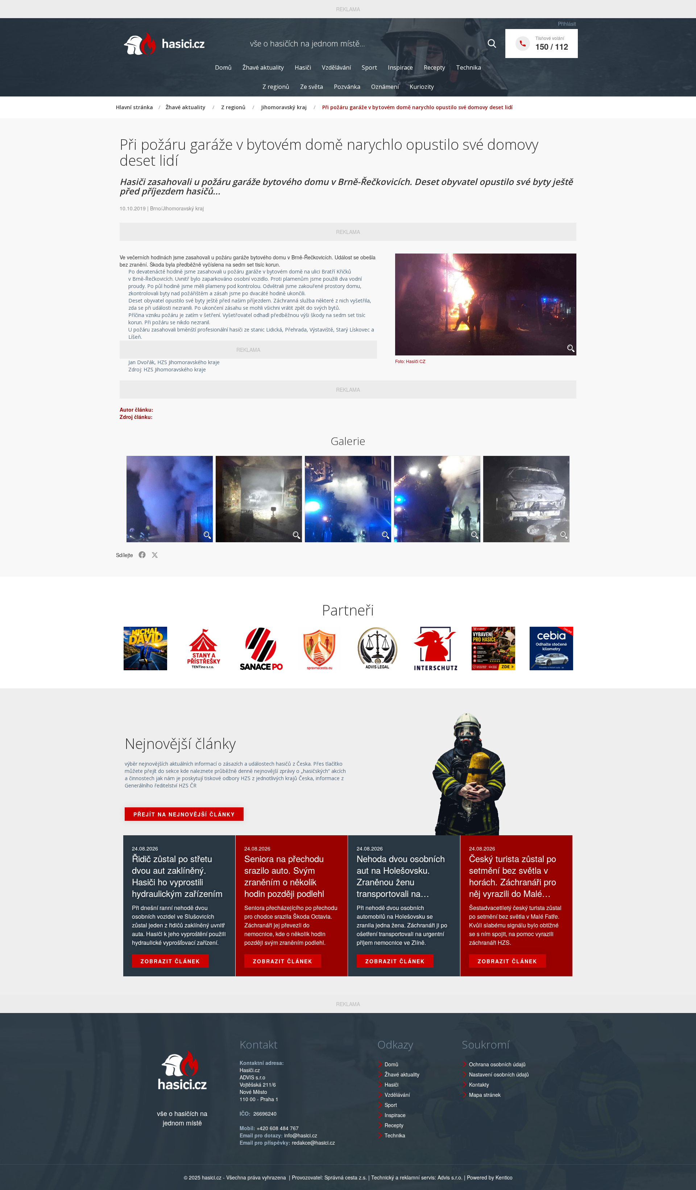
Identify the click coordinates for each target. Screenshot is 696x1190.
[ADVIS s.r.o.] (340, 648)
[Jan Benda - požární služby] (456, 648)
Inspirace (400, 67)
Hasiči (303, 67)
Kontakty (479, 1084)
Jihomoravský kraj (284, 107)
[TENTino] (166, 648)
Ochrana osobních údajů (497, 1064)
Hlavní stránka (134, 107)
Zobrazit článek (170, 961)
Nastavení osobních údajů (499, 1074)
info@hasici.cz (300, 1135)
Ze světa (311, 87)
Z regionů (275, 87)
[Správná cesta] (282, 648)
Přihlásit (567, 23)
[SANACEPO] (224, 648)
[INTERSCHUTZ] (398, 648)
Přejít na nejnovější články (184, 814)
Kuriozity (422, 87)
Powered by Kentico (490, 1177)
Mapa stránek (485, 1094)
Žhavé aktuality (263, 67)
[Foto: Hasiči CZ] (485, 304)
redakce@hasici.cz (313, 1142)
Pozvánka (347, 87)
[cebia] (514, 648)
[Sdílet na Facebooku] (142, 555)
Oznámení (385, 87)
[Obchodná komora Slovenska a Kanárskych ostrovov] (572, 648)
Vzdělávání (336, 67)
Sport (369, 67)
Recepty (434, 67)
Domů (223, 67)
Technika (468, 67)
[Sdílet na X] (154, 555)
